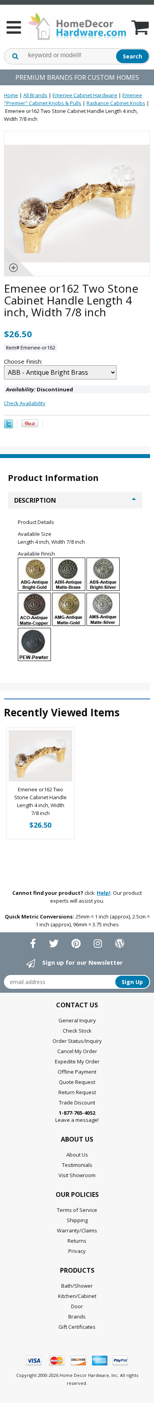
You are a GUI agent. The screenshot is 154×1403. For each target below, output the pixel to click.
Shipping (77, 1220)
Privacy (77, 1251)
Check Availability (24, 403)
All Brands (35, 95)
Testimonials (77, 1164)
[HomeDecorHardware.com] (77, 26)
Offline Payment (77, 1071)
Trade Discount (77, 1102)
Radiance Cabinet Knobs (115, 103)
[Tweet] (8, 426)
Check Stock (77, 1030)
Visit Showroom (77, 1175)
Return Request (77, 1092)
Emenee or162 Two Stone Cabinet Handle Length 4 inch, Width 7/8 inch (40, 801)
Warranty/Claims (77, 1230)
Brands (77, 1316)
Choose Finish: (24, 361)
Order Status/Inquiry (77, 1040)
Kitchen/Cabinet (77, 1296)
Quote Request (77, 1082)
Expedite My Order (77, 1061)
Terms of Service (77, 1209)
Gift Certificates (77, 1326)
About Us (77, 1154)
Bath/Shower (77, 1285)
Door (77, 1306)
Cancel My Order (77, 1051)
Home (11, 95)
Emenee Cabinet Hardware (85, 95)
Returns (77, 1240)
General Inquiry (77, 1020)
